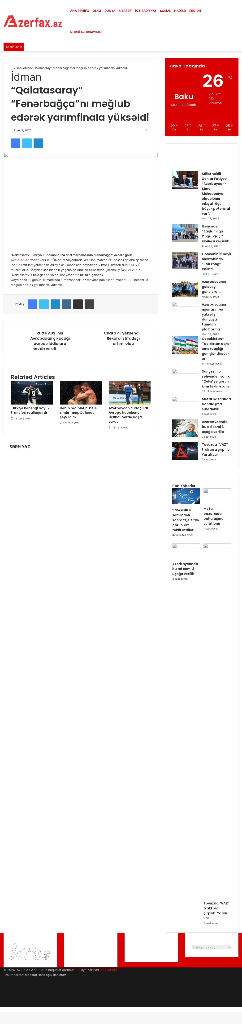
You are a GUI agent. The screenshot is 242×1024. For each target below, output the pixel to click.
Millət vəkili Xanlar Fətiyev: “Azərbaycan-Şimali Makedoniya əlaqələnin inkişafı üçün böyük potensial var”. (216, 193)
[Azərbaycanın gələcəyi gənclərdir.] (185, 296)
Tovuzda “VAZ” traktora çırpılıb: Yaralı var (216, 449)
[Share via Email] (78, 304)
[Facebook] (15, 143)
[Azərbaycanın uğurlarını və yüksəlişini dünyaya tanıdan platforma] (185, 305)
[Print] (89, 304)
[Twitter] (27, 143)
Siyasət (125, 11)
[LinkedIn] (38, 143)
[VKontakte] (66, 304)
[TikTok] (5, 1004)
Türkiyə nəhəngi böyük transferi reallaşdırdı (30, 410)
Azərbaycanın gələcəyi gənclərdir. (214, 286)
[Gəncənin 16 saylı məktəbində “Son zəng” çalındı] (185, 268)
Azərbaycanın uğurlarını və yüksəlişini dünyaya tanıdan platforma (214, 317)
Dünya (109, 11)
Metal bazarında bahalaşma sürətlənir (216, 404)
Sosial (165, 11)
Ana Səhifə (79, 11)
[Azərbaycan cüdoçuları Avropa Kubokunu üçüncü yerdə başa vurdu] (130, 403)
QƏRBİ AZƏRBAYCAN (86, 32)
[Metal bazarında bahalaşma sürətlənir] (185, 400)
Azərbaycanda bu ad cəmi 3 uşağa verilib (215, 426)
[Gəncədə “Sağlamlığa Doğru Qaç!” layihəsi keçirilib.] (185, 240)
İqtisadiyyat (146, 11)
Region (195, 11)
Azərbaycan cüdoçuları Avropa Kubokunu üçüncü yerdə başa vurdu (129, 415)
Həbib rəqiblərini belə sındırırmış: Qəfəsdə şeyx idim (78, 412)
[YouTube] (5, 990)
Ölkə (97, 11)
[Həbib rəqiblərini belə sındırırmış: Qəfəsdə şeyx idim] (81, 403)
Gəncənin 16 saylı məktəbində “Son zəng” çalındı (216, 261)
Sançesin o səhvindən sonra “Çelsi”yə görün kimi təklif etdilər (216, 379)
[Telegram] (5, 1000)
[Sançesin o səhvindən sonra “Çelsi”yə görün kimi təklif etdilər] (185, 372)
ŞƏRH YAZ (19, 446)
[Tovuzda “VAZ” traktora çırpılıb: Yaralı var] (185, 459)
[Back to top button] (1, 1009)
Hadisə (180, 11)
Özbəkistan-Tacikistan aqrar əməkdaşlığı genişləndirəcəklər (216, 348)
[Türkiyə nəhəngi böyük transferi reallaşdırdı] (32, 403)
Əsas (17, 68)
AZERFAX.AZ (20, 260)
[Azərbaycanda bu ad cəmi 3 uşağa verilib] (185, 436)
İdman (26, 68)
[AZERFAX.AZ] (33, 21)
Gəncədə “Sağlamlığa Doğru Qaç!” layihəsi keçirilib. (216, 234)
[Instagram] (5, 995)
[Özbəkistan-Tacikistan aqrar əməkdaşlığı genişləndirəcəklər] (185, 353)
